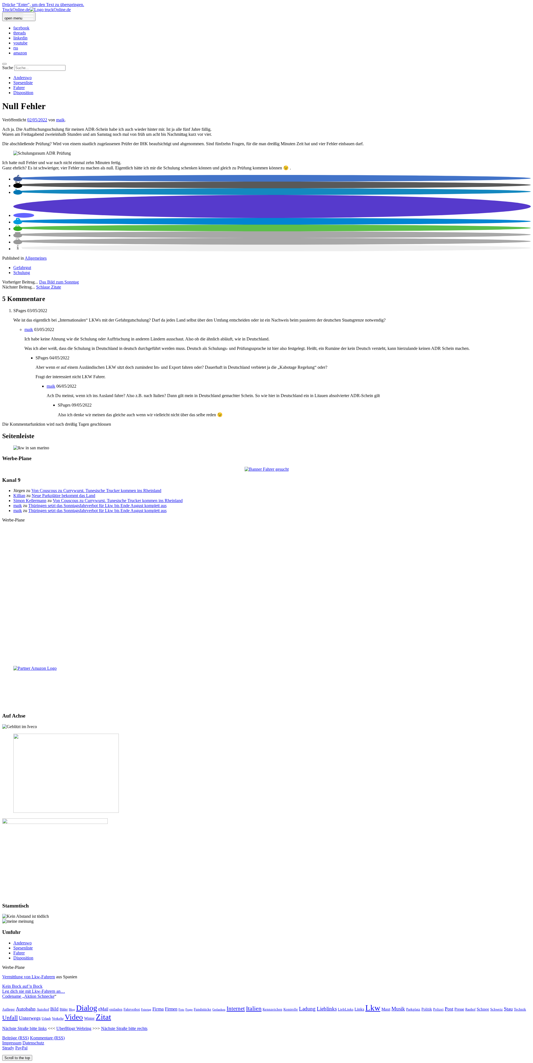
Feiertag (146, 1009)
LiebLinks (345, 1009)
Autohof (43, 1009)
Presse (459, 1009)
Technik (520, 1009)
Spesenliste (23, 82)
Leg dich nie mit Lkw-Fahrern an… (33, 991)
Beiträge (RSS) (15, 1038)
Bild (54, 1009)
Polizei (438, 1009)
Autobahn (26, 1009)
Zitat (103, 1016)
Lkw (372, 1007)
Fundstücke (202, 1009)
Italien (254, 1008)
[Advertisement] (266, 593)
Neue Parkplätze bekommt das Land (63, 495)
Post (449, 1009)
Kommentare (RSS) (47, 1038)
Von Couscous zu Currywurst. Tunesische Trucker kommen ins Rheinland (96, 490)
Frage (189, 1009)
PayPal (21, 1048)
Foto (181, 1009)
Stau (508, 1009)
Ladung (307, 1009)
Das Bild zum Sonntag (59, 282)
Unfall (10, 1017)
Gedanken (218, 1009)
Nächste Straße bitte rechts (124, 1028)
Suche (7, 67)
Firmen (171, 1009)
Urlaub (46, 1019)
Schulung (21, 272)
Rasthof (470, 1009)
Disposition (23, 92)
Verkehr (58, 1018)
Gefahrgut (22, 267)
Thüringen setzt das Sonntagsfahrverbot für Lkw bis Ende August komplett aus (97, 505)
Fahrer (19, 87)
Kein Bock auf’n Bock (22, 986)
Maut (385, 1009)
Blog (72, 1009)
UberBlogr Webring (73, 1028)
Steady (8, 1048)
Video (74, 1017)
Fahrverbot (132, 1009)
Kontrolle (290, 1009)
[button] (17, 179)
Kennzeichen (272, 1009)
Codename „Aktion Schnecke (28, 996)
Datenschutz (33, 1043)
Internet (236, 1008)
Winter (89, 1018)
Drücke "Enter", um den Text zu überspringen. (43, 4)
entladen (115, 1009)
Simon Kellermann (29, 500)
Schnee (483, 1009)
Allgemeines (36, 258)
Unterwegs (30, 1018)
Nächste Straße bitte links (24, 1028)
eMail (103, 1009)
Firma (158, 1009)
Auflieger (8, 1009)
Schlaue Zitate (48, 287)
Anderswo (22, 77)
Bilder (64, 1009)
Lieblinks (327, 1009)
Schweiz (496, 1009)
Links (359, 1009)
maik (60, 119)
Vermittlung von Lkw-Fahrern (28, 976)
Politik (426, 1009)
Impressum (11, 1043)
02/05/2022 (37, 119)
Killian (19, 495)
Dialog (86, 1008)
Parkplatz (413, 1009)
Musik (398, 1009)
